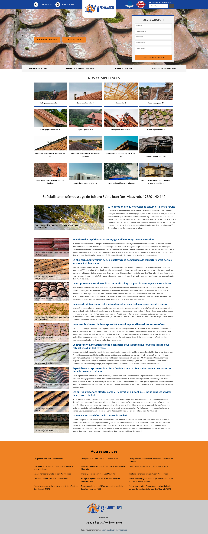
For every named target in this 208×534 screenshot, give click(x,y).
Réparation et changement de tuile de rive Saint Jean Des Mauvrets (103, 467)
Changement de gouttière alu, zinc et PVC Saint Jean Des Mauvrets (151, 460)
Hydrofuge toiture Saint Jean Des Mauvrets (98, 474)
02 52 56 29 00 (45, 4)
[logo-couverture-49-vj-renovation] (104, 508)
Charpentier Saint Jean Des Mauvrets (48, 459)
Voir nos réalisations (47, 39)
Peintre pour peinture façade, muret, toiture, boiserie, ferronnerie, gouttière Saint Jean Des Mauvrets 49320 (150, 487)
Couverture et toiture (38, 68)
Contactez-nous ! (74, 39)
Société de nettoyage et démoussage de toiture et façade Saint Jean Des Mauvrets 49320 (151, 480)
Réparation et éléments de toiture (80, 68)
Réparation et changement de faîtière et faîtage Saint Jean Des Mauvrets (55, 467)
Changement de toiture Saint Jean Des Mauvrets (52, 474)
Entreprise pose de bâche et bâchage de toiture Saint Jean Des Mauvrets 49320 (56, 487)
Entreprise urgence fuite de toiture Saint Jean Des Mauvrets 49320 (100, 480)
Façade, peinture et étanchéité (163, 68)
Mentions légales (108, 530)
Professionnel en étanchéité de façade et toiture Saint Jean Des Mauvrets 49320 (102, 487)
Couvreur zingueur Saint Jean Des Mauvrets (51, 479)
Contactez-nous (121, 530)
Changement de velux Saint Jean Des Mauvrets (99, 459)
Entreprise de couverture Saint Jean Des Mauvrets (148, 466)
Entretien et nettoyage (123, 68)
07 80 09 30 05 (67, 4)
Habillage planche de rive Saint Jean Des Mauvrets (148, 474)
